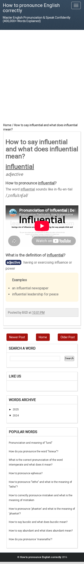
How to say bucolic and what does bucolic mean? (38, 522)
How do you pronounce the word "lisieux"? (33, 451)
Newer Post (17, 337)
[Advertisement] (42, 76)
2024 (16, 415)
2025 (16, 409)
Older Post (68, 337)
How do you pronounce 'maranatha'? (30, 539)
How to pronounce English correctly (31, 8)
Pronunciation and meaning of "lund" (30, 442)
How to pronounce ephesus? (25, 473)
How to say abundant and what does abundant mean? (41, 530)
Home (43, 337)
